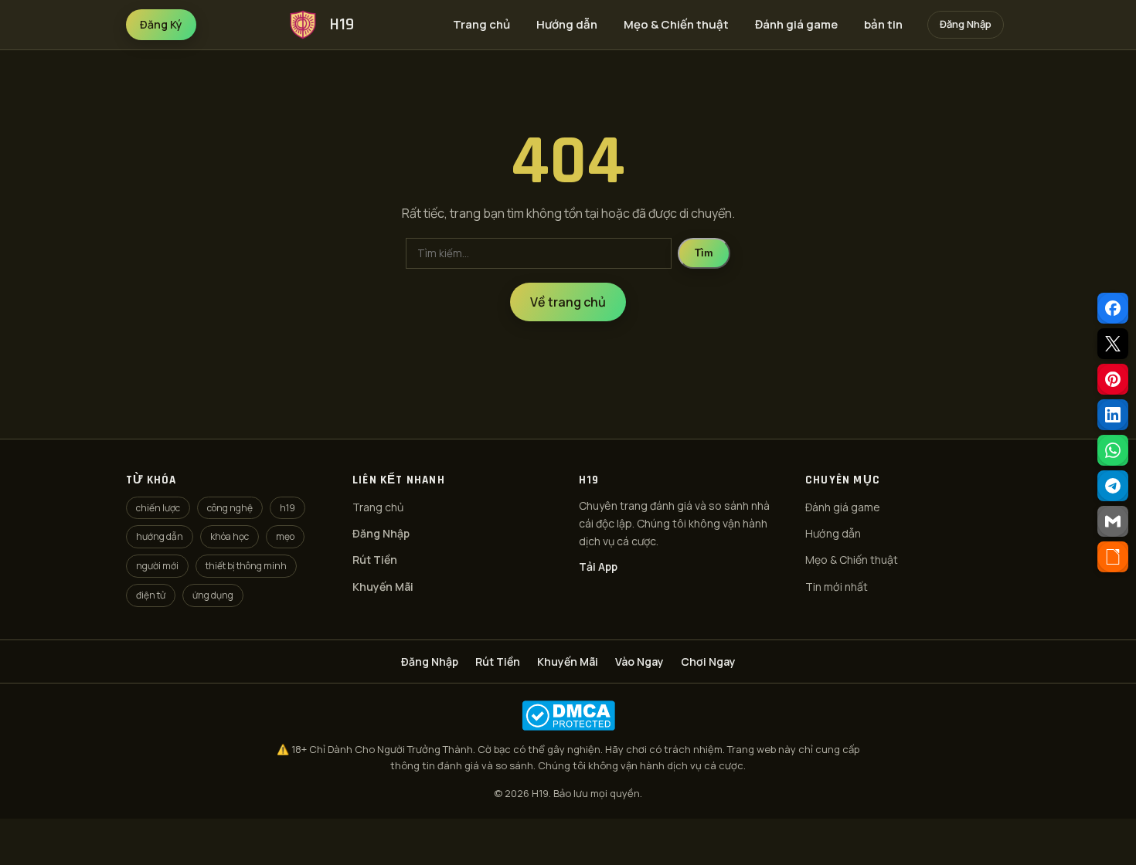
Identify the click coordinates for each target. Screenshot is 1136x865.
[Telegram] (1112, 485)
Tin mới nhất (836, 586)
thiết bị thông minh (246, 565)
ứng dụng (212, 595)
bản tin (883, 24)
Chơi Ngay (708, 661)
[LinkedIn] (1112, 414)
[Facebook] (1112, 308)
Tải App (598, 566)
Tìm (704, 253)
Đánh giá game (796, 24)
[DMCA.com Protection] (568, 715)
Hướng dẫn (566, 24)
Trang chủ (481, 24)
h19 (287, 507)
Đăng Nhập (965, 24)
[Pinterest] (1112, 379)
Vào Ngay (639, 661)
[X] (1112, 343)
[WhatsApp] (1112, 450)
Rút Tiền (374, 559)
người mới (157, 565)
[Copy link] (1112, 556)
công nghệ (230, 507)
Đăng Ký (161, 24)
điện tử (150, 595)
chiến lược (158, 507)
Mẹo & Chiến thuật (676, 24)
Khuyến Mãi (382, 586)
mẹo (285, 536)
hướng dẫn (159, 536)
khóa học (229, 536)
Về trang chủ (568, 301)
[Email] (1112, 521)
